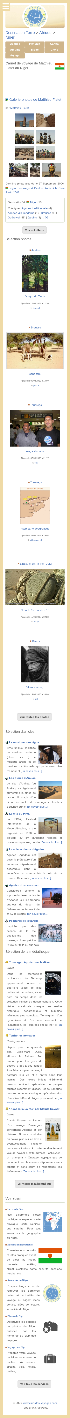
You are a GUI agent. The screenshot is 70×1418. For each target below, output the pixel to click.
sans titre (35, 373)
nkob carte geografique (35, 528)
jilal (36, 699)
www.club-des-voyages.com (40, 1402)
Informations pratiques (20, 1244)
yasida (36, 385)
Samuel (36, 308)
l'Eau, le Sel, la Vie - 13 (35, 610)
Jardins (32, 217)
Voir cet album (34, 230)
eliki (36, 463)
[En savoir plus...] (31, 770)
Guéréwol (14, 217)
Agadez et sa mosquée (24, 885)
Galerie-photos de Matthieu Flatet (35, 100)
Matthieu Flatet (19, 107)
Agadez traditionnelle (35, 208)
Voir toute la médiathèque (35, 1183)
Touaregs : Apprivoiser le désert (30, 962)
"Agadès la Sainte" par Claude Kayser (34, 1108)
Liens (54, 49)
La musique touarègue (24, 742)
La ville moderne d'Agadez (26, 849)
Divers (36, 641)
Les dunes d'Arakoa (22, 777)
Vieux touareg (35, 687)
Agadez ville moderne (21, 212)
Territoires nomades (22, 1035)
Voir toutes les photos (34, 716)
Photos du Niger (16, 1316)
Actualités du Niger (17, 1280)
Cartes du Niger (16, 1208)
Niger (10, 37)
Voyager (15, 55)
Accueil (15, 43)
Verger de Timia (35, 296)
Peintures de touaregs (23, 920)
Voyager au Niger (17, 1347)
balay (36, 621)
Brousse (46, 212)
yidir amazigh (36, 540)
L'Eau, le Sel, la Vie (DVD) (36, 563)
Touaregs (36, 404)
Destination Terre (20, 32)
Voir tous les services (34, 1383)
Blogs (35, 49)
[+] (46, 217)
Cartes (54, 43)
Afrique (45, 32)
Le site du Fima (19, 813)
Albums (15, 49)
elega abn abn (35, 451)
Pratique (34, 43)
